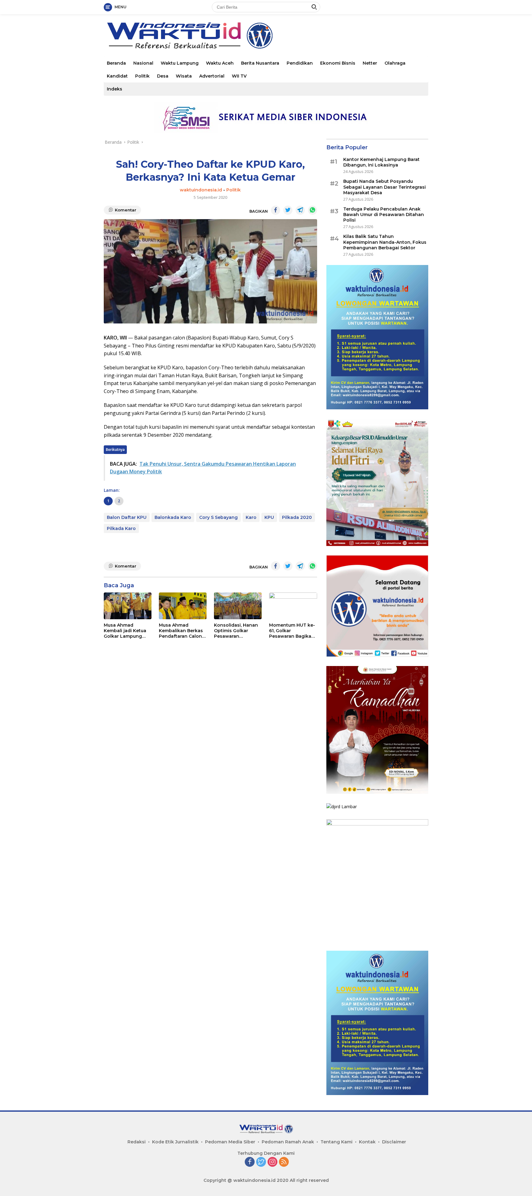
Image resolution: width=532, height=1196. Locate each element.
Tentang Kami (336, 1142)
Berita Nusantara (260, 63)
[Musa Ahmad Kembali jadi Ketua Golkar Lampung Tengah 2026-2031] (127, 605)
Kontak (367, 1142)
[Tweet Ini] (287, 210)
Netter (370, 63)
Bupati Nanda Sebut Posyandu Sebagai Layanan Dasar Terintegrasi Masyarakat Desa (384, 187)
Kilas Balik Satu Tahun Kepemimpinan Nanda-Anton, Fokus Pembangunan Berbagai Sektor (384, 242)
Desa (162, 76)
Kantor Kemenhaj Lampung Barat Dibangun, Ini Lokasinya (381, 162)
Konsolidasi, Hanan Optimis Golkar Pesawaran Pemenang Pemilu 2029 (236, 630)
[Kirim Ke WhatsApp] (312, 210)
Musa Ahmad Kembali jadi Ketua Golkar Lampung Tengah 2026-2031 (125, 630)
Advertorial (211, 76)
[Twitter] (261, 1162)
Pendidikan (300, 63)
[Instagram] (272, 1162)
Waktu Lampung (180, 63)
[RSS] (284, 1162)
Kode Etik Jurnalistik (175, 1142)
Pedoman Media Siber (230, 1142)
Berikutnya (115, 449)
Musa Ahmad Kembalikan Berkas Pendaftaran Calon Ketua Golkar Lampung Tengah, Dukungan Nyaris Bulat (181, 630)
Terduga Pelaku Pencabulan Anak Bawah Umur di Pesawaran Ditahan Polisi (383, 214)
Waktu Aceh (220, 63)
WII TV (239, 76)
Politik (142, 76)
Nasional (143, 63)
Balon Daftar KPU (127, 517)
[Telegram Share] (300, 210)
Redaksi (136, 1142)
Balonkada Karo (173, 517)
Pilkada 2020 (297, 517)
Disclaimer (394, 1142)
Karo (251, 517)
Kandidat (117, 76)
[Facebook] (250, 1162)
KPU (269, 517)
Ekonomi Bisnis (337, 63)
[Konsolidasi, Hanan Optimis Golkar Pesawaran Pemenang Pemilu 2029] (238, 605)
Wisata (184, 76)
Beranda (116, 63)
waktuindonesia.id (201, 190)
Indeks (114, 89)
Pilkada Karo (121, 528)
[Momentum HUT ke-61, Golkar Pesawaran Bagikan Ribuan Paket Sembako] (293, 605)
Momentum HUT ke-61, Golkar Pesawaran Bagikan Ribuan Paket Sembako (292, 630)
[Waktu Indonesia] (189, 35)
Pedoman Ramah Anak (288, 1142)
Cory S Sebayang (218, 517)
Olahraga (395, 63)
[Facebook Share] (275, 210)
